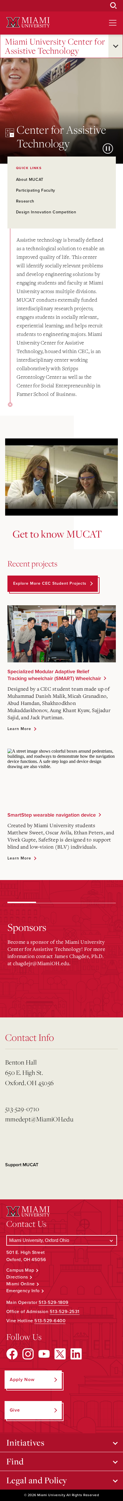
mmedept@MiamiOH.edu (39, 1119)
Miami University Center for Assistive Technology (55, 46)
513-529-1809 (54, 1302)
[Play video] (61, 477)
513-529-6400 (50, 1321)
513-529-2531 (65, 1311)
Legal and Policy (36, 1480)
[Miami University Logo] (28, 22)
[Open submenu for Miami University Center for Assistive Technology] (115, 46)
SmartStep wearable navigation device (51, 815)
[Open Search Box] (113, 5)
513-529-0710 (22, 1109)
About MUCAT (30, 179)
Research (25, 201)
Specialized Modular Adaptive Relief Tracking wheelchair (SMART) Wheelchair (54, 675)
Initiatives (25, 1442)
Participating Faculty (35, 190)
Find (15, 1461)
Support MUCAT (21, 1165)
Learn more (19, 728)
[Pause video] (108, 148)
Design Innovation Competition (46, 212)
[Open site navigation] (112, 23)
